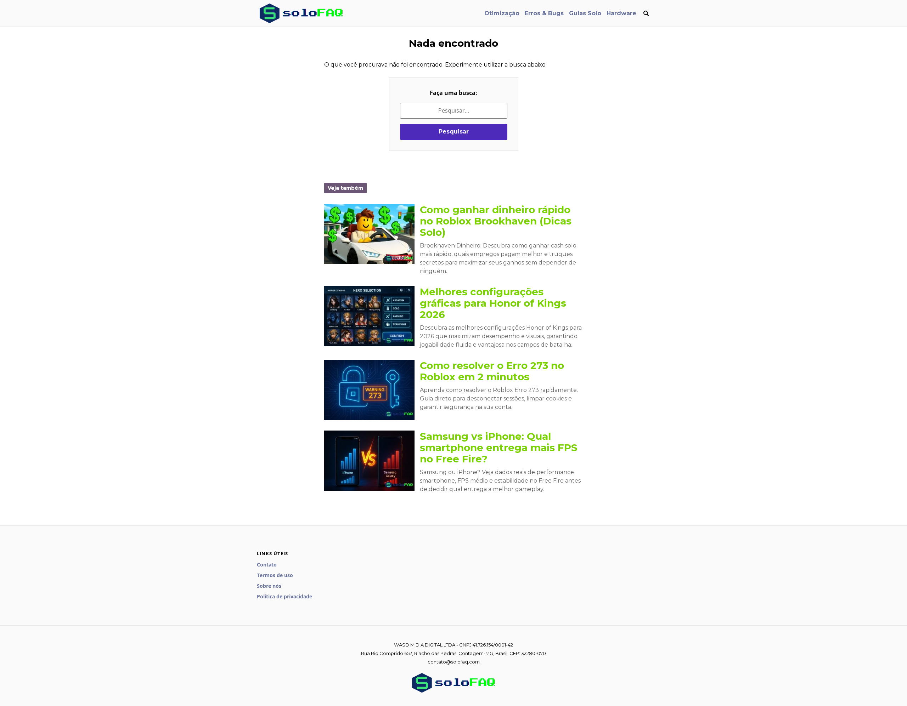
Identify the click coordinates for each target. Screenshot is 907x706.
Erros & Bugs (544, 13)
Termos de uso (275, 575)
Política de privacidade (284, 596)
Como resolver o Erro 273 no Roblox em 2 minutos (492, 371)
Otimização (501, 13)
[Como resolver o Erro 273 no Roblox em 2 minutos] (369, 390)
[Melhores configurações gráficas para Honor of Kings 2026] (369, 316)
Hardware (621, 13)
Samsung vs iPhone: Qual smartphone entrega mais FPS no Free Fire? (499, 447)
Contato (267, 564)
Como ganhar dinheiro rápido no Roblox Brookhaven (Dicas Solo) (495, 221)
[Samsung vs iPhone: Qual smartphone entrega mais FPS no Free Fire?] (369, 461)
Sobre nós (269, 585)
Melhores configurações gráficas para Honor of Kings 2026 (493, 303)
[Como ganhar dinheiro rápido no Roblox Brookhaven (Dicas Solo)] (369, 234)
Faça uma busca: (453, 93)
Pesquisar (454, 131)
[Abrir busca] (646, 13)
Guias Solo (585, 13)
